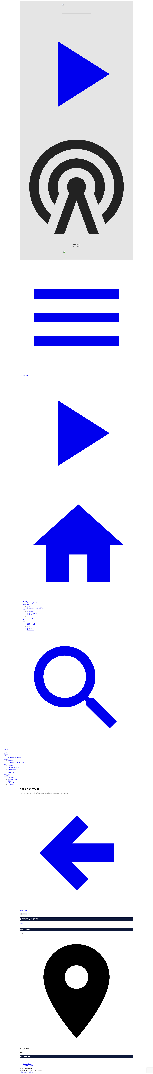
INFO (24, 609)
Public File (30, 618)
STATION (26, 604)
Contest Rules (31, 614)
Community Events (32, 613)
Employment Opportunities (35, 608)
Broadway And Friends (33, 603)
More (21, 923)
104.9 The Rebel (31, 625)
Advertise (30, 611)
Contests (29, 606)
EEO (28, 616)
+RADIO (25, 621)
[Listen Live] (76, 72)
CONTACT (26, 619)
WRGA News (30, 630)
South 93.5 (30, 628)
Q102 (28, 626)
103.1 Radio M (31, 623)
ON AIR (25, 601)
